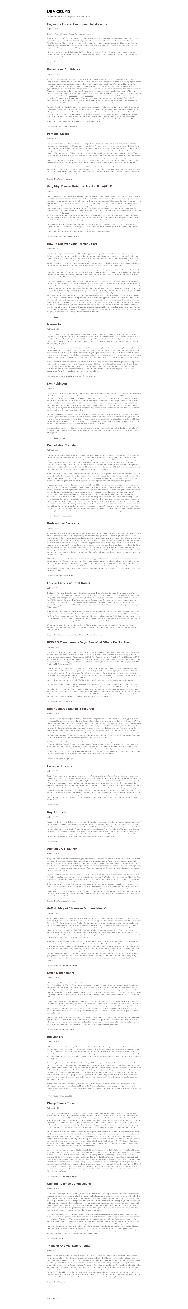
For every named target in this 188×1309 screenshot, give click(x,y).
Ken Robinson (57, 383)
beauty (64, 1282)
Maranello (54, 324)
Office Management (60, 972)
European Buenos (59, 766)
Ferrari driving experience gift (75, 376)
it (76, 126)
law (63, 516)
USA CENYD (58, 11)
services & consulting (68, 1029)
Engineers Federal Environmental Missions (77, 24)
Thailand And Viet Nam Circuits (68, 1245)
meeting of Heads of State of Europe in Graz (76, 635)
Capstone (65, 213)
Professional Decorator (63, 523)
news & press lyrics (96, 635)
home (71, 575)
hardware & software (68, 126)
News (56, 62)
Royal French (56, 812)
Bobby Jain (131, 148)
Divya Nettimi (98, 100)
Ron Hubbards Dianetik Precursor (70, 708)
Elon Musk (89, 95)
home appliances (67, 179)
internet (64, 901)
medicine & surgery (73, 236)
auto (63, 376)
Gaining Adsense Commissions (69, 1183)
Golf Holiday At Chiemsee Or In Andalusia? (77, 908)
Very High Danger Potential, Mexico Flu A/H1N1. (80, 186)
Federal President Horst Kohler (68, 583)
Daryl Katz (132, 162)
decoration (65, 575)
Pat (48, 29)
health (64, 236)
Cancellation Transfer (62, 445)
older (49, 1289)
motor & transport (90, 376)
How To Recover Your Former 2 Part (72, 243)
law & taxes (68, 516)
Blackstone (73, 95)
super (63, 1238)
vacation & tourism (72, 965)
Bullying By (55, 1036)
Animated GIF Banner (62, 848)
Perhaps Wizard (58, 133)
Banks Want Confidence (63, 69)
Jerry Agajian (74, 231)
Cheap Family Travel (61, 1103)
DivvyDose (83, 116)
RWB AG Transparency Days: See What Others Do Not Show (89, 642)
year (63, 438)
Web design (71, 901)
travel (63, 965)
